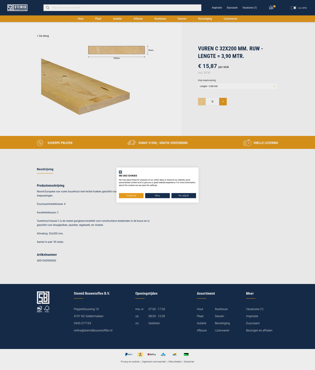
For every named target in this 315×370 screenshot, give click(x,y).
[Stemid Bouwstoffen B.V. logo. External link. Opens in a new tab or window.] (120, 172)
